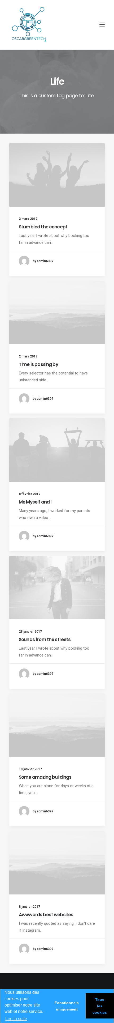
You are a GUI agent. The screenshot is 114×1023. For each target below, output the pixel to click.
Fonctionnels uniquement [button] (67, 1006)
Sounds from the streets (45, 639)
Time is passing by (38, 364)
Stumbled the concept (43, 227)
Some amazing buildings (45, 777)
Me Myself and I (35, 502)
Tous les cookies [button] (100, 1006)
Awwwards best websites (46, 914)
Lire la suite (16, 1018)
